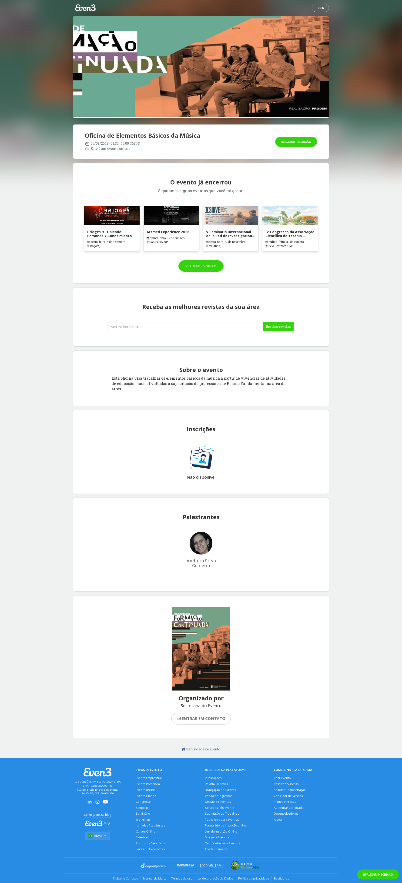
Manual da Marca (155, 878)
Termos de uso (182, 878)
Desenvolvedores (286, 814)
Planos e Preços (285, 802)
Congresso (143, 802)
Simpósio (142, 808)
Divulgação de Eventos (220, 790)
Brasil (98, 836)
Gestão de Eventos (218, 802)
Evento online (145, 790)
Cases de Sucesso (286, 784)
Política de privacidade (253, 878)
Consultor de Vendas (288, 796)
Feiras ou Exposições (150, 849)
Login (320, 8)
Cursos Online (145, 831)
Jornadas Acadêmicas (150, 825)
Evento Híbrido (146, 796)
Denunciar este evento (203, 749)
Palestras (142, 837)
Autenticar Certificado (289, 808)
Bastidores (281, 878)
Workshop (143, 820)
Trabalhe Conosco (125, 878)
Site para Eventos (217, 837)
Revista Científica (216, 784)
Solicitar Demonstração (290, 790)
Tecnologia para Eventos (222, 820)
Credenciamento (216, 849)
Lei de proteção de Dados (215, 878)
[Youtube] (105, 803)
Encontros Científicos (150, 843)
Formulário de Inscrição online (226, 825)
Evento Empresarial (149, 778)
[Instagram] (97, 803)
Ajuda (278, 820)
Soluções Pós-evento (219, 808)
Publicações (213, 778)
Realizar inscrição (296, 142)
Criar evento (282, 778)
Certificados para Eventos (222, 843)
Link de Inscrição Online (221, 831)
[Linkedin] (89, 803)
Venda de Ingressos (218, 796)
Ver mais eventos (201, 266)
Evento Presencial (148, 784)
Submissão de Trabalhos (222, 814)
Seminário (143, 814)
